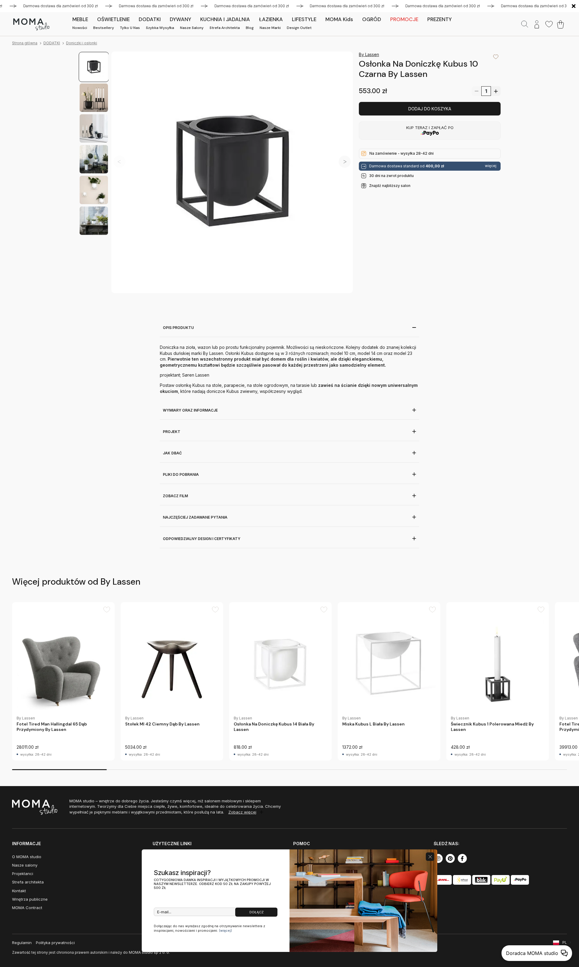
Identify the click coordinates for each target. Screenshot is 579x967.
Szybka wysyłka (160, 27)
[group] (63, 681)
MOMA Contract (27, 907)
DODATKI (51, 43)
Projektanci (22, 873)
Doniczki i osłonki (81, 43)
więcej (490, 166)
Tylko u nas (130, 27)
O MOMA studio (26, 856)
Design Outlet (299, 27)
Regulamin (22, 942)
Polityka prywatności (55, 942)
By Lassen (369, 54)
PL (564, 942)
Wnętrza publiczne (30, 899)
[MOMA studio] (31, 24)
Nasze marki (270, 27)
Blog (250, 27)
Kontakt (19, 890)
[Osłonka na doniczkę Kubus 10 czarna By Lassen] (232, 172)
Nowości (79, 27)
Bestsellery (103, 27)
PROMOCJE (404, 19)
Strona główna (24, 43)
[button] (345, 162)
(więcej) (225, 930)
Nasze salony (192, 27)
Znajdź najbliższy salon (389, 185)
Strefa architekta (225, 27)
